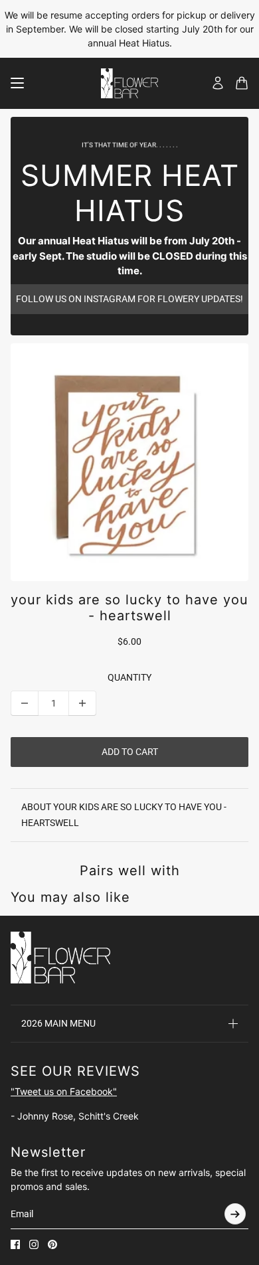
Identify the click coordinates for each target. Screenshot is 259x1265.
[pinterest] (52, 1244)
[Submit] (235, 1213)
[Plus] (82, 703)
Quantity (129, 677)
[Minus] (25, 703)
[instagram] (34, 1244)
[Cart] (241, 83)
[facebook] (15, 1244)
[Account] (217, 83)
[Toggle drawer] (17, 83)
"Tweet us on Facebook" (64, 1091)
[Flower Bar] (129, 83)
